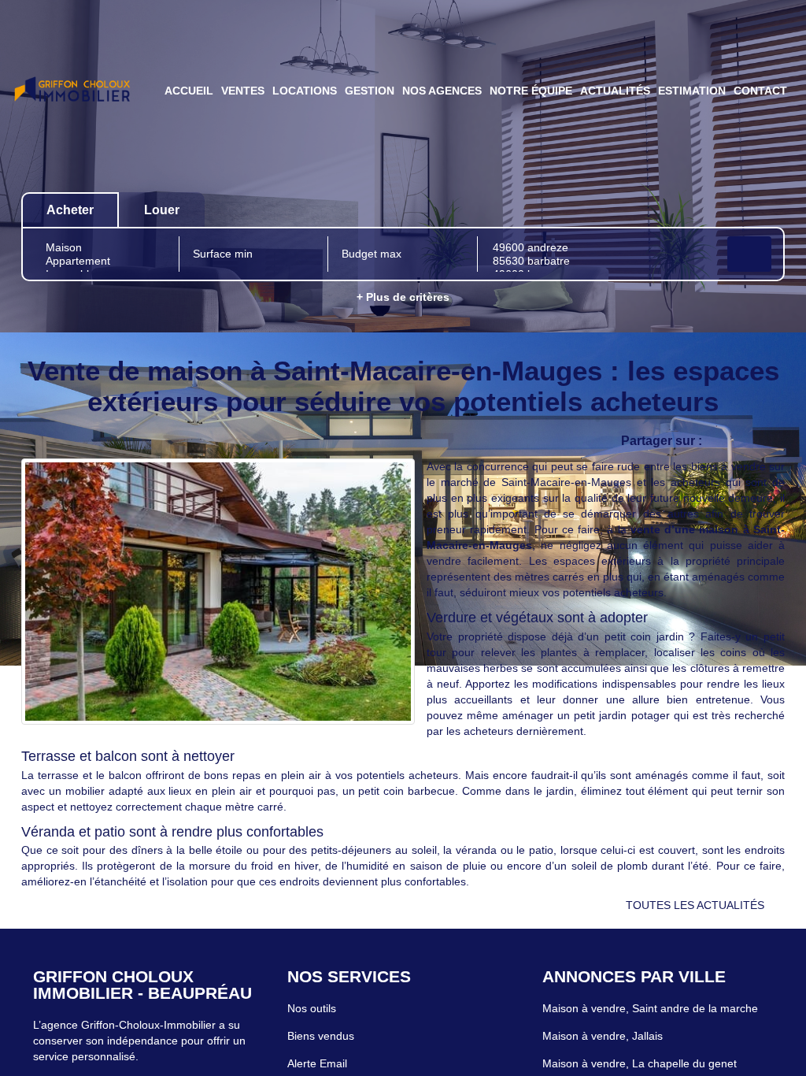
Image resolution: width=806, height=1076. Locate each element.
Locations (304, 90)
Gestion (369, 90)
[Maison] (104, 247)
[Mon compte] (21, 160)
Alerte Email (317, 1063)
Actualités (615, 90)
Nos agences (442, 90)
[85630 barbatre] (600, 261)
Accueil (189, 90)
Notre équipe (531, 90)
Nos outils (311, 1008)
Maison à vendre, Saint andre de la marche (650, 1008)
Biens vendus (320, 1036)
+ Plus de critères (403, 297)
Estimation (692, 90)
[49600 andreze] (600, 247)
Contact (760, 90)
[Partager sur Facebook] (718, 441)
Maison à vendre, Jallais (602, 1036)
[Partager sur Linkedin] (781, 441)
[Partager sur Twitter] (749, 441)
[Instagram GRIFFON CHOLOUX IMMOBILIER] (41, 160)
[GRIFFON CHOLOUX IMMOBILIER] (72, 91)
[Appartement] (104, 261)
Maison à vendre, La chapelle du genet (639, 1063)
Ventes (242, 90)
